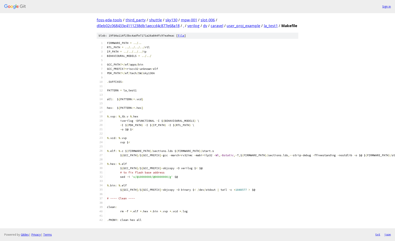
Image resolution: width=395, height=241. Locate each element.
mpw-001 (189, 19)
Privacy (36, 234)
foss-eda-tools (109, 19)
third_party (135, 19)
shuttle (155, 19)
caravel (217, 25)
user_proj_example (243, 25)
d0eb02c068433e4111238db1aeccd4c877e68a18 (138, 25)
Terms (47, 234)
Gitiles (25, 234)
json (387, 234)
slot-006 (208, 19)
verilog (193, 25)
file (181, 35)
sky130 (171, 19)
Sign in (386, 6)
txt (377, 234)
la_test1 (271, 25)
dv (205, 25)
